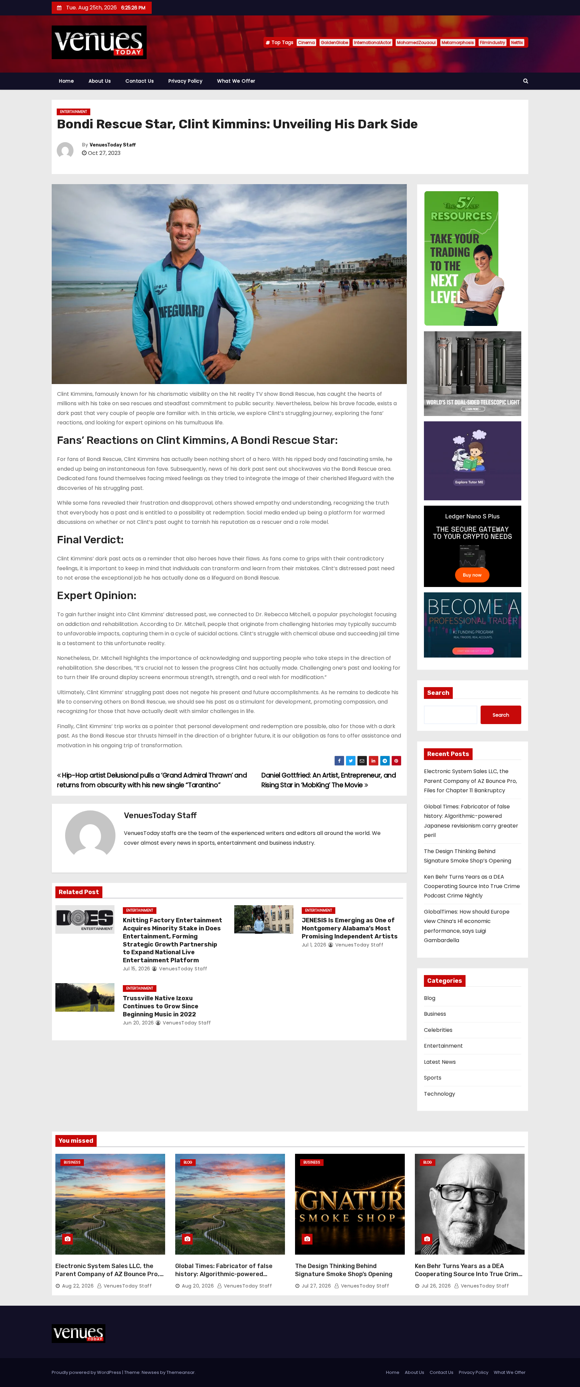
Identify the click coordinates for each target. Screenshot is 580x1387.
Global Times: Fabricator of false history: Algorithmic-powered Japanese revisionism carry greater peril (228, 1278)
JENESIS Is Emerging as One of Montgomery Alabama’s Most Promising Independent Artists (350, 928)
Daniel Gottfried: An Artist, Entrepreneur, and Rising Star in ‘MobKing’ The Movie (328, 780)
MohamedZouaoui (416, 42)
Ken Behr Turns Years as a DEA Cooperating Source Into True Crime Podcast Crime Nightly (472, 886)
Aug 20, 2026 (198, 1286)
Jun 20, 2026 (138, 1022)
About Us (100, 81)
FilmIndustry (492, 42)
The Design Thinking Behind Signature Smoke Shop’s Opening (343, 1270)
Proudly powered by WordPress (87, 1372)
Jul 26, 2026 (436, 1286)
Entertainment (73, 111)
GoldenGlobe (334, 42)
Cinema (306, 42)
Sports (432, 1078)
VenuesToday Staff (113, 145)
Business (435, 1014)
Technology (439, 1094)
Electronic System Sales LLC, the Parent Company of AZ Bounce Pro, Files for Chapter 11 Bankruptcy (470, 780)
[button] (525, 81)
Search (438, 693)
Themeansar (180, 1372)
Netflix (517, 42)
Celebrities (438, 1030)
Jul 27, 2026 (316, 1286)
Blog (429, 998)
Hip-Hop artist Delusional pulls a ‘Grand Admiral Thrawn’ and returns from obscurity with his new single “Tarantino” (152, 780)
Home (66, 81)
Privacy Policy (185, 81)
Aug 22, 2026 (78, 1286)
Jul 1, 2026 (314, 944)
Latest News (440, 1062)
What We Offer (236, 81)
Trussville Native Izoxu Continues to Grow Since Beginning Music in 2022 (160, 1006)
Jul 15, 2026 (136, 968)
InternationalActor (372, 42)
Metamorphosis (458, 42)
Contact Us (140, 81)
